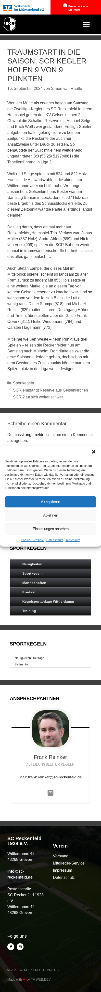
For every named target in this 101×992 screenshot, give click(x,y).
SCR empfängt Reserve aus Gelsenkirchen (50, 390)
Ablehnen (50, 515)
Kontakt (29, 592)
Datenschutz (54, 540)
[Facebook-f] (10, 946)
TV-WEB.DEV (41, 979)
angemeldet (35, 435)
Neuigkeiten (32, 564)
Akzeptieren (50, 502)
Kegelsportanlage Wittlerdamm (48, 601)
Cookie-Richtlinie (32, 540)
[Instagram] (20, 946)
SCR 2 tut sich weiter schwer (38, 397)
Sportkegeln (23, 383)
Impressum (72, 540)
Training (29, 611)
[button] (93, 451)
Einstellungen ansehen (51, 529)
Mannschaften (34, 583)
